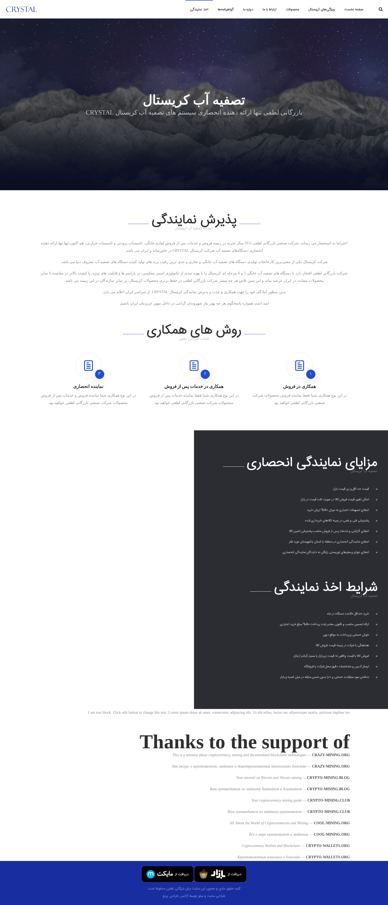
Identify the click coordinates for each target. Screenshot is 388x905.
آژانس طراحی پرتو (175, 896)
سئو (200, 896)
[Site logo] (31, 9)
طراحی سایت (216, 896)
